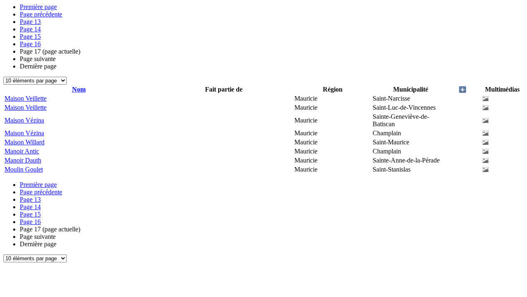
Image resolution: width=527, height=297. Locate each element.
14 (30, 29)
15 (30, 36)
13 (30, 21)
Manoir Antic (22, 151)
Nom (79, 89)
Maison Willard (24, 142)
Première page (38, 6)
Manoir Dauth (23, 160)
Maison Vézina (24, 120)
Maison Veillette (26, 98)
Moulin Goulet (24, 169)
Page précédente (41, 14)
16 (30, 43)
